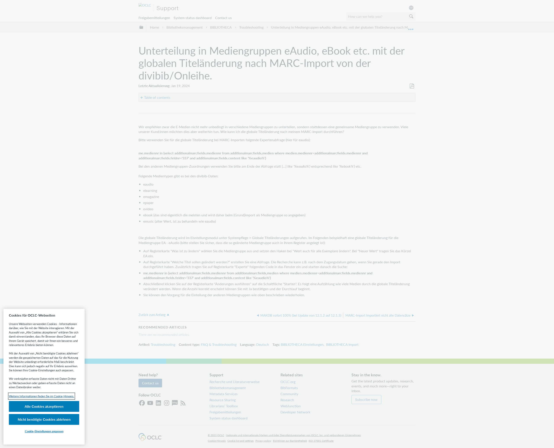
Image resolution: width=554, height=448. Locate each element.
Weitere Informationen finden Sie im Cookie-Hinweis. (41, 396)
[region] (44, 377)
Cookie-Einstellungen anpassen (44, 431)
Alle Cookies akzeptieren (44, 406)
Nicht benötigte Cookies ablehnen (44, 419)
